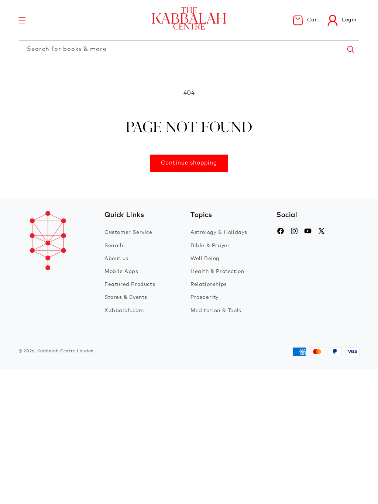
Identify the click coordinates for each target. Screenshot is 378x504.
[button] (22, 20)
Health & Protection (217, 271)
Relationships (208, 284)
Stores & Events (125, 297)
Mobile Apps (121, 271)
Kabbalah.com (124, 310)
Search (113, 245)
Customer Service (128, 232)
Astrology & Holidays (218, 232)
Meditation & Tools (215, 310)
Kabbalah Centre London (65, 351)
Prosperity (204, 297)
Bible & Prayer (210, 245)
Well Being (205, 258)
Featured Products (129, 284)
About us (116, 258)
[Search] (350, 49)
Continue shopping (189, 163)
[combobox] (189, 49)
